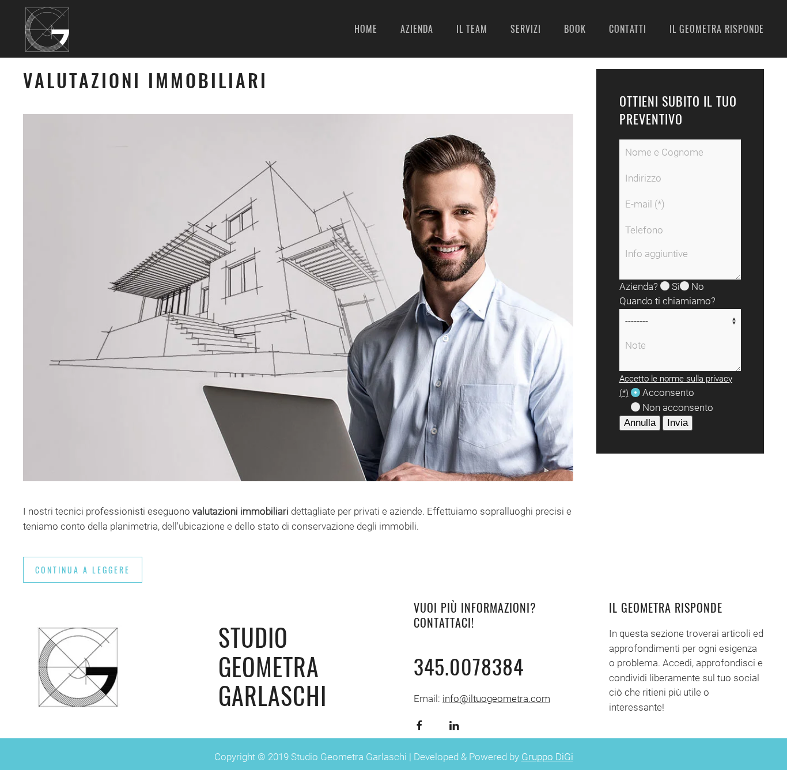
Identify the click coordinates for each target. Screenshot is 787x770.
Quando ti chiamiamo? (667, 301)
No (696, 286)
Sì (674, 286)
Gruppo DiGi (547, 757)
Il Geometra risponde (716, 29)
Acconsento (667, 392)
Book (575, 29)
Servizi (525, 29)
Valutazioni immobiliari (145, 79)
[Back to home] (46, 29)
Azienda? (638, 286)
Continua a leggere (82, 570)
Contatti (627, 29)
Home (365, 29)
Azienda (416, 29)
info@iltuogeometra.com (496, 698)
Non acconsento (676, 407)
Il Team (471, 29)
